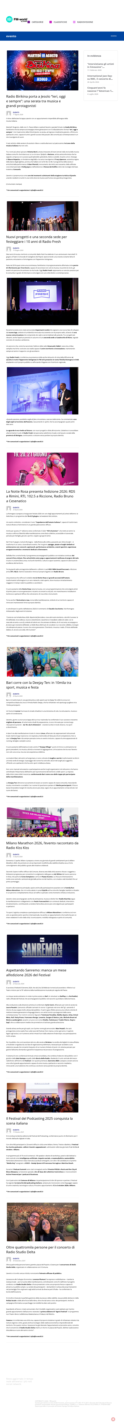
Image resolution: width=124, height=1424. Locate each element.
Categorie (37, 22)
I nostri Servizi (47, 9)
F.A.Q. (111, 9)
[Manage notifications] (113, 1419)
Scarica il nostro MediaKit (105, 1385)
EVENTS (16, 112)
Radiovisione (85, 22)
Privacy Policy (100, 1381)
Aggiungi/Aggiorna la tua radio (90, 9)
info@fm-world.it (36, 190)
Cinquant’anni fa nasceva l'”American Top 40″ (100, 90)
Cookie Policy (100, 1377)
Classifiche (60, 22)
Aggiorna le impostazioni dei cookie (89, 1401)
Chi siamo (10, 9)
